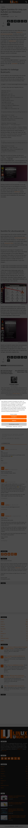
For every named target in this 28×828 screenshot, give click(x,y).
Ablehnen (14, 420)
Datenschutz (15, 426)
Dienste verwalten (13, 414)
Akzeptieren (14, 416)
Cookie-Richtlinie (9, 426)
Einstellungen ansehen (14, 424)
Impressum (20, 426)
